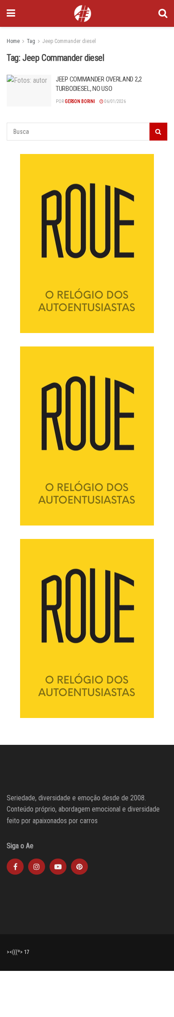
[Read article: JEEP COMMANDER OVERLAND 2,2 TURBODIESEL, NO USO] (29, 91)
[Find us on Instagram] (36, 867)
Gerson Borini (80, 101)
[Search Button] (162, 13)
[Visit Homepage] (82, 13)
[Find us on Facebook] (15, 867)
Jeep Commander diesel (69, 41)
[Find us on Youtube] (58, 867)
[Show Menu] (11, 13)
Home (13, 41)
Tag (31, 41)
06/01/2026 (115, 101)
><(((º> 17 (18, 952)
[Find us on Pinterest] (79, 867)
